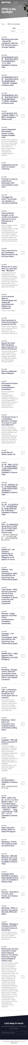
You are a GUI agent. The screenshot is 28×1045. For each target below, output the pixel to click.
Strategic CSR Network (16, 2)
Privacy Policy (14, 1043)
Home (3, 24)
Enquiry (22, 2)
